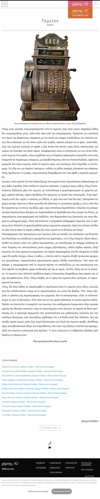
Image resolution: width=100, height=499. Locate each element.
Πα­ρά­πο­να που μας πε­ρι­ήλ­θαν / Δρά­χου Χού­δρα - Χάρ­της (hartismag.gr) (32, 371)
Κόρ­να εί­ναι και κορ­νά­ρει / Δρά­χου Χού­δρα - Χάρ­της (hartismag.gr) (30, 397)
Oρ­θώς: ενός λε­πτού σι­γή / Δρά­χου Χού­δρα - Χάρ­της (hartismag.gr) (30, 384)
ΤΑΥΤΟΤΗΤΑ (70, 468)
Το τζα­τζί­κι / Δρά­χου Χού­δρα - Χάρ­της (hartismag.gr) (24, 415)
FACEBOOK (40, 463)
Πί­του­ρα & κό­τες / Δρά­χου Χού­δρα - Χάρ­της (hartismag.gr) (26, 406)
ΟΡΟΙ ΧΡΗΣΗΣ (87, 470)
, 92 (10, 463)
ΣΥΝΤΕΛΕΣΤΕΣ (71, 463)
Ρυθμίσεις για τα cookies (38, 491)
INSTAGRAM (41, 468)
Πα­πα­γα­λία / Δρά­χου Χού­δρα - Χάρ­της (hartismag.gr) (24, 411)
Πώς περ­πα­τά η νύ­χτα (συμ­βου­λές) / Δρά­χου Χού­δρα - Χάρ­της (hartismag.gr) (34, 375)
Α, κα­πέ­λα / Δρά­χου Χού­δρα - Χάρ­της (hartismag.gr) (23, 402)
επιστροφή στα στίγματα (50, 428)
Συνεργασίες (55, 463)
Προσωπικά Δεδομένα (86, 464)
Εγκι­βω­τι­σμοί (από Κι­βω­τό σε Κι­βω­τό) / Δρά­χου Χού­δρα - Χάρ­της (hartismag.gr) (35, 389)
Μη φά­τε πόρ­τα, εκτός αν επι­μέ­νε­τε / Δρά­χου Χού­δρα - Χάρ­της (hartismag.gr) (34, 393)
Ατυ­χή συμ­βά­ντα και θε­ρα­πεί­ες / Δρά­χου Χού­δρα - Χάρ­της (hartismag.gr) (32, 380)
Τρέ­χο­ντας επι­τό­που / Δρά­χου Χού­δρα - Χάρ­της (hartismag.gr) (28, 367)
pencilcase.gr (89, 476)
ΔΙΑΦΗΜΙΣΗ (55, 468)
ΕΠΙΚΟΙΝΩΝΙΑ (56, 472)
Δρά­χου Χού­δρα (89, 421)
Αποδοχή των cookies (61, 491)
